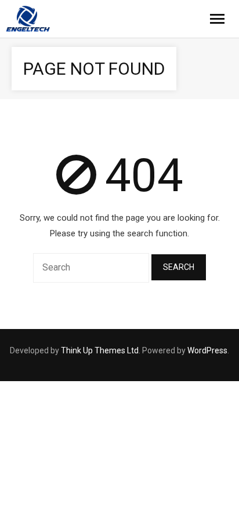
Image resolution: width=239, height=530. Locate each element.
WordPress (207, 350)
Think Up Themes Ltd (100, 350)
